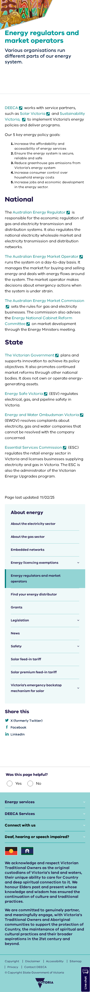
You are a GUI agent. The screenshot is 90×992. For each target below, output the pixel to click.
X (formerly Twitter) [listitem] (26, 720)
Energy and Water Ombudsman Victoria (42, 414)
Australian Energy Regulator (39, 212)
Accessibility (55, 961)
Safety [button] (16, 646)
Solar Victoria (32, 113)
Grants (16, 607)
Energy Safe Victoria (24, 393)
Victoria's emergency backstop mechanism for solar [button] (36, 688)
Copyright (12, 961)
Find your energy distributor (34, 594)
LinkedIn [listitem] (18, 734)
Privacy (12, 967)
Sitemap (76, 961)
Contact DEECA (35, 967)
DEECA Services (20, 813)
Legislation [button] (20, 620)
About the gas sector (28, 536)
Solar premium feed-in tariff (34, 672)
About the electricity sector (33, 523)
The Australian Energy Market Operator (41, 256)
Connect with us (20, 825)
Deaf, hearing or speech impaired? (37, 837)
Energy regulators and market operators (35, 578)
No (38, 783)
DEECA (11, 107)
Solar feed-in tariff (26, 659)
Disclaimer (32, 961)
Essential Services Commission (33, 447)
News (15, 633)
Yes (18, 783)
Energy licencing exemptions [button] (34, 562)
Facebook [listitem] (18, 727)
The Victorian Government (29, 355)
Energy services (20, 802)
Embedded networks (27, 549)
